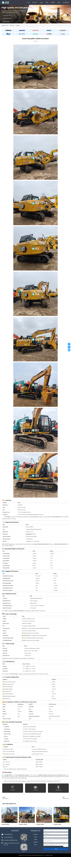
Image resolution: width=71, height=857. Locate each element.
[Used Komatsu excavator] (21, 30)
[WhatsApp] (69, 344)
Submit (55, 849)
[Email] (69, 350)
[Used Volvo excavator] (62, 30)
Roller (59, 2)
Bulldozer (53, 2)
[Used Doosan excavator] (8, 34)
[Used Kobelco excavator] (49, 30)
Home (28, 2)
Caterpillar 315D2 (66, 798)
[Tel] (69, 347)
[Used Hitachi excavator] (35, 30)
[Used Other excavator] (62, 34)
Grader (46, 2)
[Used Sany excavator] (49, 34)
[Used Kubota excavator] (35, 34)
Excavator (34, 2)
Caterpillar (17, 25)
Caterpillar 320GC (5, 798)
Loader (41, 2)
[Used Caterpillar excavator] (8, 30)
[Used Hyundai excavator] (21, 34)
